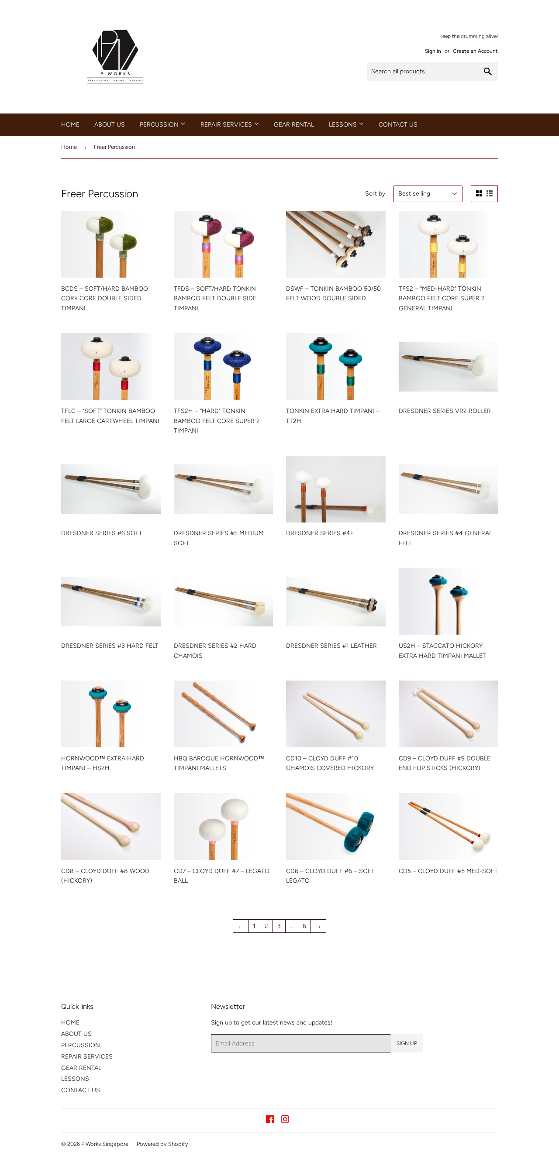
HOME (70, 124)
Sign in (433, 51)
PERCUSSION (160, 124)
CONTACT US (398, 124)
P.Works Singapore (104, 1144)
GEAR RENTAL (294, 124)
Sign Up (407, 1043)
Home (69, 147)
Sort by (375, 193)
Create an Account (475, 51)
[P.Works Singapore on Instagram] (285, 1120)
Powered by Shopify (162, 1144)
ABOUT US (109, 124)
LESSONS (344, 124)
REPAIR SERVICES (227, 124)
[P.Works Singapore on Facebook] (270, 1120)
